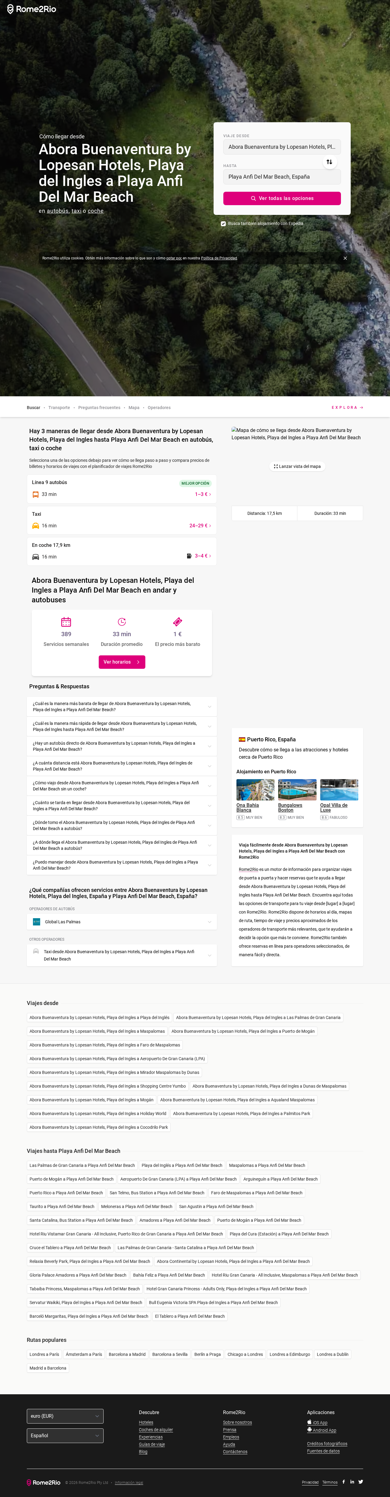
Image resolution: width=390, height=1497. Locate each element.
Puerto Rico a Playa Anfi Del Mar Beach (66, 1192)
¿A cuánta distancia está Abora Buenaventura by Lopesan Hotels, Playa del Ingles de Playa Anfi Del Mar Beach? (112, 766)
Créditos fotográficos (327, 1443)
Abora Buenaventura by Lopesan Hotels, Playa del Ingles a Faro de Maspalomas (105, 1045)
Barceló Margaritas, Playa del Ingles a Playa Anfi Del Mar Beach (89, 1316)
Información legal (129, 1483)
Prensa (229, 1429)
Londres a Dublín (333, 1354)
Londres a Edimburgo (290, 1354)
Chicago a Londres (245, 1354)
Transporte (59, 407)
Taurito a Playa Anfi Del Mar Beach (62, 1206)
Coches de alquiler (156, 1429)
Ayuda (229, 1444)
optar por (173, 258)
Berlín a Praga (207, 1354)
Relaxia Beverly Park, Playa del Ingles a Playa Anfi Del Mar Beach (90, 1261)
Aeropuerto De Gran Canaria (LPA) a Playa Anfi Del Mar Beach (178, 1179)
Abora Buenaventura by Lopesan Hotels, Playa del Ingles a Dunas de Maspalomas (269, 1086)
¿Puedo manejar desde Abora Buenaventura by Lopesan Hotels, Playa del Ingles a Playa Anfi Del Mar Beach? (115, 865)
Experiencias (151, 1437)
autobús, (58, 211)
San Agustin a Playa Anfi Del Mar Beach (216, 1206)
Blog (143, 1451)
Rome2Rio (248, 869)
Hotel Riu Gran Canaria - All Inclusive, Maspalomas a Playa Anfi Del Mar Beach (285, 1275)
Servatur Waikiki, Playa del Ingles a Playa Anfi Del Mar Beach (86, 1302)
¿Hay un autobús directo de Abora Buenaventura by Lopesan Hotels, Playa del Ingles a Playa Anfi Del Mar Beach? (114, 746)
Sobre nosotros (237, 1422)
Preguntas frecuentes (99, 407)
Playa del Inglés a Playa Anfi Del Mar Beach (182, 1165)
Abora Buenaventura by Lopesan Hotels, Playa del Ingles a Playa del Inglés (99, 1017)
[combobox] (282, 147)
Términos (330, 1482)
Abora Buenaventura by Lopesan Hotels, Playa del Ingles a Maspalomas (97, 1031)
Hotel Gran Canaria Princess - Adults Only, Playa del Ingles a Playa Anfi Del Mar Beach (227, 1288)
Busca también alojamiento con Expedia (265, 223)
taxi (77, 211)
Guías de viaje (152, 1444)
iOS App (320, 1422)
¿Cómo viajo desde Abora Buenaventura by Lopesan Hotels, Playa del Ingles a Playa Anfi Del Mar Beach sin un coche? (116, 785)
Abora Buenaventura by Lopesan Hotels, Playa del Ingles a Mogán (92, 1099)
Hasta (230, 166)
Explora (345, 407)
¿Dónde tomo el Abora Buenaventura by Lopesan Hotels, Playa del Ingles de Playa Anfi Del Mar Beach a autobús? (114, 825)
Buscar (33, 407)
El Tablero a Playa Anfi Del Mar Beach (190, 1316)
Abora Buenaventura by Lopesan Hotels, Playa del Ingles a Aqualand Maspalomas (237, 1099)
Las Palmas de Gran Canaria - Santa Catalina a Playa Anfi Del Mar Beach (186, 1247)
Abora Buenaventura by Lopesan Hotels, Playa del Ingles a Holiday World (98, 1113)
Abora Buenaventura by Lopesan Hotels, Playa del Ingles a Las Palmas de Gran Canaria (258, 1017)
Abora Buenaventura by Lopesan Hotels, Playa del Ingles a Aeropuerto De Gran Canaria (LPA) (117, 1058)
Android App (324, 1430)
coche (96, 211)
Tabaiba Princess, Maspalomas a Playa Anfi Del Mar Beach (85, 1288)
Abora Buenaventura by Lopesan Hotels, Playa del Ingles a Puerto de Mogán (243, 1031)
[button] (282, 198)
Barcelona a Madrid (127, 1354)
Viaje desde (236, 136)
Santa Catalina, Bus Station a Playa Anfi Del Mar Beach (81, 1220)
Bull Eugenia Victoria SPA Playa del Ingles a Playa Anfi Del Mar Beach (213, 1302)
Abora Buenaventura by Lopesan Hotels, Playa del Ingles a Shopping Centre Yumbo (108, 1086)
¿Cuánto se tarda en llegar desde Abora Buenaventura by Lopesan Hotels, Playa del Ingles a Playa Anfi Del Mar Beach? (111, 805)
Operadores (159, 407)
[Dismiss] (345, 258)
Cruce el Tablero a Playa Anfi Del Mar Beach (70, 1247)
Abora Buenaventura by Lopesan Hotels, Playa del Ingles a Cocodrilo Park (99, 1127)
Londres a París (44, 1354)
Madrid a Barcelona (48, 1368)
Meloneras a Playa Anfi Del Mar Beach (136, 1206)
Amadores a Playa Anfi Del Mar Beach (175, 1220)
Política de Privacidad (219, 258)
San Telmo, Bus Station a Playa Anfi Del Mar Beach (157, 1192)
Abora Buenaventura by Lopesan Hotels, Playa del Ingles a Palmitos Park (241, 1113)
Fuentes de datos (323, 1451)
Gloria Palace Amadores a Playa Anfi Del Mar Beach (78, 1275)
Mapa (134, 407)
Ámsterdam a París (84, 1354)
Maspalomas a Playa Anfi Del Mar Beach (267, 1165)
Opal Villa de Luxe (334, 807)
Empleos (231, 1437)
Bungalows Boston (290, 807)
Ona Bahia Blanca (247, 807)
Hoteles (146, 1422)
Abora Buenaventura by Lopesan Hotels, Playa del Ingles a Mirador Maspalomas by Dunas (114, 1072)
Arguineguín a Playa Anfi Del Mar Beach (280, 1179)
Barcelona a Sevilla (170, 1354)
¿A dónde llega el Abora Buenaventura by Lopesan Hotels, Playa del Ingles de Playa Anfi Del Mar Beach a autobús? (115, 845)
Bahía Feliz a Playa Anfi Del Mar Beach (169, 1275)
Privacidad (310, 1482)
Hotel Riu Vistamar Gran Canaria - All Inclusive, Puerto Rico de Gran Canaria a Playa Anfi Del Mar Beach (126, 1233)
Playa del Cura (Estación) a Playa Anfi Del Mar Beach (279, 1233)
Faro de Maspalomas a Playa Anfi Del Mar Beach (257, 1192)
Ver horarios (117, 662)
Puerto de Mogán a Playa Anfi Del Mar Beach (72, 1179)
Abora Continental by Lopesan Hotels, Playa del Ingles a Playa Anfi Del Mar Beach (233, 1261)
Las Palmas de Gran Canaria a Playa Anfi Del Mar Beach (82, 1165)
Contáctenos (235, 1451)
